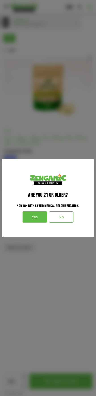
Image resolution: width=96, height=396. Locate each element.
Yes (35, 217)
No (61, 217)
